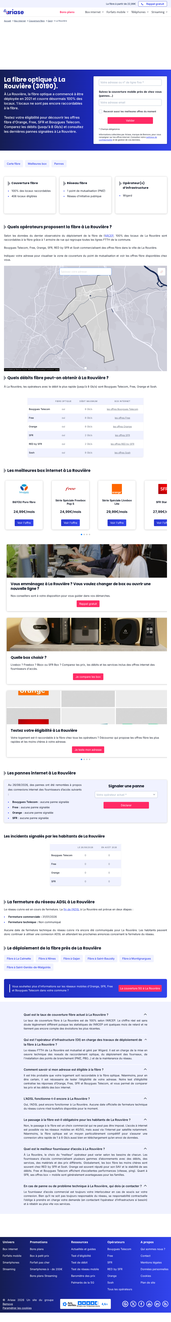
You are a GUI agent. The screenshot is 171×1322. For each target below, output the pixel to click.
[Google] (125, 1304)
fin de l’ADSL (71, 909)
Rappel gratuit (88, 603)
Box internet (10, 1249)
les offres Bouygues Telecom (122, 409)
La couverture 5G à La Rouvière (140, 988)
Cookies (146, 1275)
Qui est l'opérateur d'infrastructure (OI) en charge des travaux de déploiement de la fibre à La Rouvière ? (83, 1042)
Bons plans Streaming (43, 1275)
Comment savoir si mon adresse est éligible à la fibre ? (64, 1069)
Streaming (9, 1269)
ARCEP (109, 235)
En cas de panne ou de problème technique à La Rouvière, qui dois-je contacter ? (83, 1186)
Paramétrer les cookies (17, 1308)
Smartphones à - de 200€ (46, 1269)
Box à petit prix (39, 1255)
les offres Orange (122, 426)
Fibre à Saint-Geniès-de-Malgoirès (29, 967)
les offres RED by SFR (122, 443)
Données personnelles (154, 1269)
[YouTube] (149, 1304)
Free (110, 1255)
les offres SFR (122, 435)
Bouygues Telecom (119, 1249)
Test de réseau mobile (85, 1269)
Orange (112, 1275)
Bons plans (37, 1249)
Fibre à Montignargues (136, 958)
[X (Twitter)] (133, 1304)
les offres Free (122, 417)
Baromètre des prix (83, 1275)
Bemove (8, 1304)
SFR (109, 1262)
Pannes (59, 163)
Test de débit (79, 1262)
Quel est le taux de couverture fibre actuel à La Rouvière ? (66, 1014)
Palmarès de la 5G (82, 1282)
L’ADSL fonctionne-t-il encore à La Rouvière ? (57, 1098)
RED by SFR (114, 1269)
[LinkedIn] (157, 1304)
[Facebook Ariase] (141, 1304)
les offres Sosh (122, 452)
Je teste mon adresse (88, 749)
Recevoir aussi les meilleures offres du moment (130, 111)
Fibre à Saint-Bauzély (101, 958)
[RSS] (165, 1304)
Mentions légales (151, 1262)
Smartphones (11, 1262)
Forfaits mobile (12, 1255)
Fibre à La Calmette (19, 958)
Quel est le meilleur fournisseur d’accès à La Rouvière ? (64, 1149)
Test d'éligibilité (81, 1255)
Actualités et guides (83, 1249)
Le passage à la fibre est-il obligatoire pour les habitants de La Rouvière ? (77, 1120)
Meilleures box (37, 163)
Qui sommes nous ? (153, 1249)
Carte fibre (13, 163)
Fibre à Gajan (71, 958)
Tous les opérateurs (119, 1289)
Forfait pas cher (40, 1262)
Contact (145, 1255)
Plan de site (148, 1282)
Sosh (110, 1282)
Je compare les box (88, 676)
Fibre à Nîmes (47, 958)
